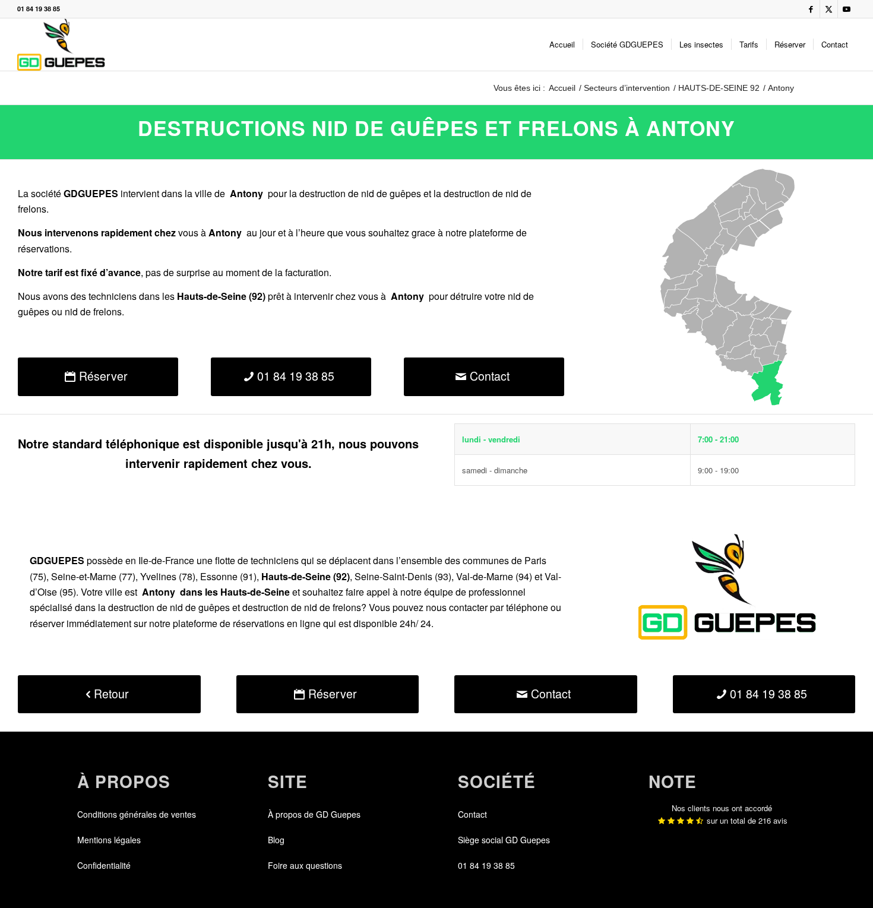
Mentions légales (109, 840)
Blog (276, 840)
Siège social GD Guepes (504, 840)
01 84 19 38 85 (38, 8)
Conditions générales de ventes (136, 814)
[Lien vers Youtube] (847, 9)
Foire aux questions (305, 865)
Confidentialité (104, 865)
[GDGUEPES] (61, 44)
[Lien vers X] (828, 9)
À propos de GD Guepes (314, 814)
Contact (472, 814)
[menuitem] (562, 44)
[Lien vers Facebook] (811, 9)
